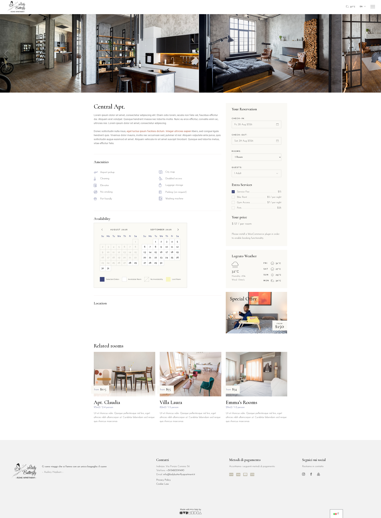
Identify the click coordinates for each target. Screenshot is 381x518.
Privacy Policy (163, 480)
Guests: (237, 167)
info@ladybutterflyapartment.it (179, 474)
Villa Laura (171, 402)
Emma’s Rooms (241, 402)
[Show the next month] (178, 229)
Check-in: (238, 118)
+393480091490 (175, 470)
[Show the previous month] (102, 229)
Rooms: (236, 151)
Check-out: (240, 135)
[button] (375, 53)
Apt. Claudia (107, 402)
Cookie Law (162, 484)
